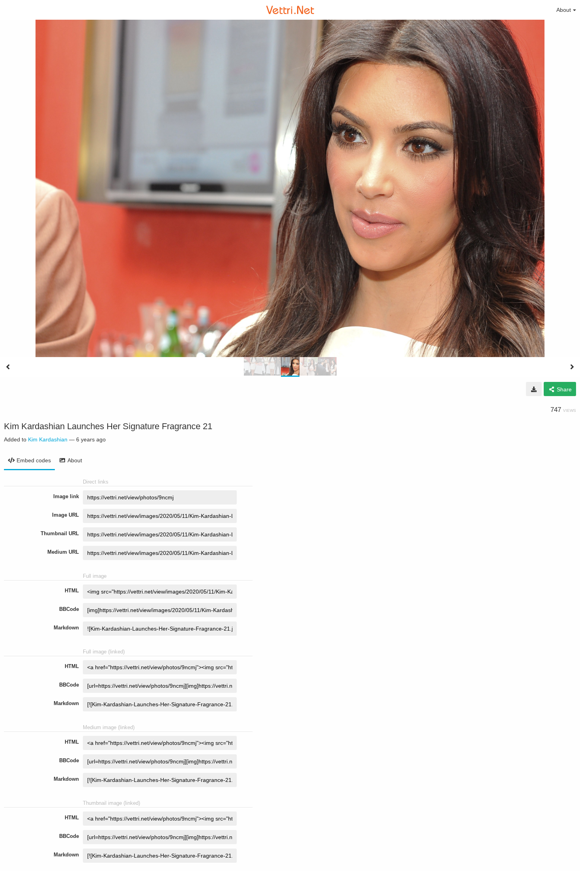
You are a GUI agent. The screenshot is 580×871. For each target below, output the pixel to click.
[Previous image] (8, 367)
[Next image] (572, 367)
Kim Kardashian (47, 439)
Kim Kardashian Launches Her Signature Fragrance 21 (108, 426)
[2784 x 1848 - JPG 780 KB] (534, 389)
